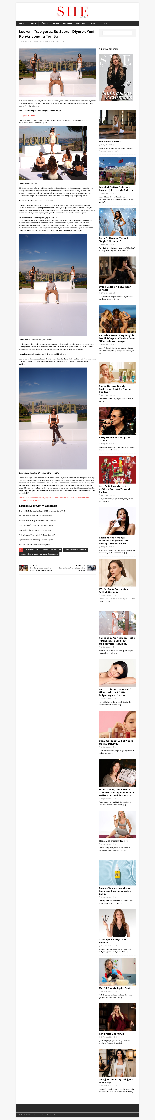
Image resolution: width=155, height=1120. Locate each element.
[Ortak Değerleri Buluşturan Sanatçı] (117, 283)
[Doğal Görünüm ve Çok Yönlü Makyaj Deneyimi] (117, 737)
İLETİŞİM (103, 23)
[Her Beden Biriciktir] (117, 138)
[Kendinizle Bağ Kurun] (117, 1030)
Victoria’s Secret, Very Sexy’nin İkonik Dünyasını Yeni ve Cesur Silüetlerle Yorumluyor (117, 338)
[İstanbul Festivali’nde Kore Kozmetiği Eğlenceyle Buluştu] (117, 183)
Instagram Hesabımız (27, 115)
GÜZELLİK (44, 23)
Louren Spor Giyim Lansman (75, 550)
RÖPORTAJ (67, 23)
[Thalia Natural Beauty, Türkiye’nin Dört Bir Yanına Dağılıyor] (117, 382)
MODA (33, 23)
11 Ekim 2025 (26, 42)
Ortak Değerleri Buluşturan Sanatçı (115, 288)
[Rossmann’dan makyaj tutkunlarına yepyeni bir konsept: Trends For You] (117, 534)
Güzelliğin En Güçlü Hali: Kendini (113, 941)
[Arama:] (117, 33)
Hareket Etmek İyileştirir (113, 840)
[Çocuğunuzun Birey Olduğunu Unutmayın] (117, 1075)
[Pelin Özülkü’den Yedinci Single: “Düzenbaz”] (117, 234)
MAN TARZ (80, 23)
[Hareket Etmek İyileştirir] (117, 837)
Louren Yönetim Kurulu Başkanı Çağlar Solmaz (39, 554)
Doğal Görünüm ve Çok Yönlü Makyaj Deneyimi (116, 742)
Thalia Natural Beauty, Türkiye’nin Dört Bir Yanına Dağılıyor (115, 389)
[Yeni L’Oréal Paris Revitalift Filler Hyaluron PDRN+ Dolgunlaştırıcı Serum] (117, 685)
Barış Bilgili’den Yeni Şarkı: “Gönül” (115, 439)
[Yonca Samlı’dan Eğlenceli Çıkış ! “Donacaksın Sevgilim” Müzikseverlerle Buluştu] (117, 634)
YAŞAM (56, 23)
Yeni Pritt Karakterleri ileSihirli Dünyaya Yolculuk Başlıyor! (114, 489)
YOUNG (92, 23)
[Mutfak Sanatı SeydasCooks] (117, 984)
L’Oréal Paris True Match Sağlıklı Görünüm (113, 591)
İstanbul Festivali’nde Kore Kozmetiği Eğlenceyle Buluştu (116, 189)
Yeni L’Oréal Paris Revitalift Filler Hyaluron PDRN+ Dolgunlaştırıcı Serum (115, 692)
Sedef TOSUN (39, 42)
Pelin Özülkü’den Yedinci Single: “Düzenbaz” (113, 240)
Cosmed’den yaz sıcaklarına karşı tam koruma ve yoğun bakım (115, 891)
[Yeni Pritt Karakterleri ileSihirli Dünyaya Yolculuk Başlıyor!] (117, 482)
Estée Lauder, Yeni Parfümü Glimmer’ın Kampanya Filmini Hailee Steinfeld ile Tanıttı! (116, 792)
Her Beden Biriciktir (111, 141)
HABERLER (22, 23)
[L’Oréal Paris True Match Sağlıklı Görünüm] (117, 585)
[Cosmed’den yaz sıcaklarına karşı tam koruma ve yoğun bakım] (117, 884)
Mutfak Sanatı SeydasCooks (115, 988)
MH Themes (35, 1115)
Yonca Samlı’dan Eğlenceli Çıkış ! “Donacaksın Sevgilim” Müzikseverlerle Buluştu (117, 640)
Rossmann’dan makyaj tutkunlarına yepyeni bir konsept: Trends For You (113, 540)
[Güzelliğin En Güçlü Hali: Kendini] (117, 936)
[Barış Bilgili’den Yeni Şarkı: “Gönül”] (117, 434)
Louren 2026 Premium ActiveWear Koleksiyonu (43, 550)
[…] (118, 151)
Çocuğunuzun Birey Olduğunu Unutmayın (116, 1081)
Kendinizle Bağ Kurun (111, 1033)
